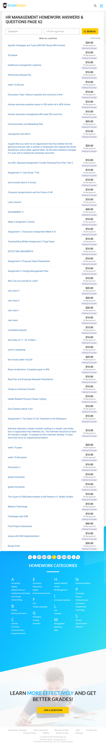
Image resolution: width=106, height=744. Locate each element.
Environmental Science (42, 593)
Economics (37, 583)
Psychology (79, 610)
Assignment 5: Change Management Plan (28, 271)
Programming (80, 607)
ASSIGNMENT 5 (15, 212)
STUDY (17, 5)
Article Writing (16, 600)
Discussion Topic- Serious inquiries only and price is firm (35, 94)
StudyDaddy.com (60, 737)
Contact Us (91, 730)
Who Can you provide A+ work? (23, 281)
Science (78, 620)
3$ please (12, 55)
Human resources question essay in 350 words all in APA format (39, 104)
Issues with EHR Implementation (23, 536)
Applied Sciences (18, 590)
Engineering (37, 587)
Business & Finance (19, 613)
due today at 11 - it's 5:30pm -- (22, 340)
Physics (78, 597)
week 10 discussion (17, 457)
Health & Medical (60, 583)
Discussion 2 (14, 467)
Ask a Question (53, 710)
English (35, 590)
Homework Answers (17, 730)
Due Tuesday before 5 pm (20, 409)
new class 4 (13, 300)
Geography (37, 617)
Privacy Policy (29, 733)
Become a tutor (62, 730)
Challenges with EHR (18, 516)
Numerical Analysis (83, 583)
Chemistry (15, 627)
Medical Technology (17, 506)
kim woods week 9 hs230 (20, 359)
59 (39, 557)
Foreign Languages (40, 607)
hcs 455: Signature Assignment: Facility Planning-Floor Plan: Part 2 (40, 162)
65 (69, 557)
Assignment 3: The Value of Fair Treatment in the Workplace (37, 418)
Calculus (14, 623)
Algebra (14, 587)
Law (55, 610)
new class (13, 320)
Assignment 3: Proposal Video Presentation (29, 261)
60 (44, 557)
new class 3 (13, 290)
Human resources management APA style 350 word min (35, 114)
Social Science (81, 623)
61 (49, 557)
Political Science (81, 600)
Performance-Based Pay (19, 75)
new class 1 (13, 310)
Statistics (79, 627)
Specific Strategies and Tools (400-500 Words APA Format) (36, 45)
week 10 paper (15, 447)
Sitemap (79, 733)
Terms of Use (62, 733)
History (57, 587)
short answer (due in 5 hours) (22, 182)
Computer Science (18, 633)
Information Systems (62, 600)
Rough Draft (14, 546)
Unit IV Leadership (17, 350)
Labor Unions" (15, 202)
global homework (16, 477)
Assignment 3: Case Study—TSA (23, 172)
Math (56, 630)
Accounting (15, 583)
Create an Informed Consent (21, 389)
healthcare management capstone (24, 65)
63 (59, 557)
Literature (58, 613)
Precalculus (80, 603)
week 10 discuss (16, 84)
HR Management (60, 590)
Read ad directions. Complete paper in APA (28, 369)
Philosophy (79, 593)
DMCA (46, 733)
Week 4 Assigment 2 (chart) (21, 222)
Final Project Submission (20, 526)
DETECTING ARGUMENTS (20, 251)
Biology (14, 610)
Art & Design (16, 597)
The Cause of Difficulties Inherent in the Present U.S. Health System (40, 496)
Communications (18, 630)
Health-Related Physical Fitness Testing (27, 399)
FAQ (78, 730)
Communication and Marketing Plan (25, 124)
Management (59, 624)
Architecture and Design (20, 593)
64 (64, 557)
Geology (36, 620)
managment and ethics (19, 134)
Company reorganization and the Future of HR (30, 192)
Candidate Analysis (17, 330)
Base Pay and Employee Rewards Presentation (30, 379)
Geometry (36, 623)
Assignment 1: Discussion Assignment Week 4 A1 (32, 231)
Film (34, 603)
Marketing (58, 627)
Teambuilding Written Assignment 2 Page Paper (31, 241)
